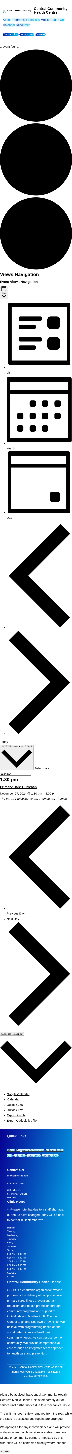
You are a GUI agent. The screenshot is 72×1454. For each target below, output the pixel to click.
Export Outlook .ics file (22, 1120)
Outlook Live (15, 1110)
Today (4, 742)
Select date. (42, 768)
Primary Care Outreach (18, 787)
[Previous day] (39, 627)
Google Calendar (18, 1094)
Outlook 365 (15, 1104)
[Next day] (39, 733)
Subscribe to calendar (11, 1034)
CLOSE (5, 1451)
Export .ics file (16, 1115)
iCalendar (13, 1099)
